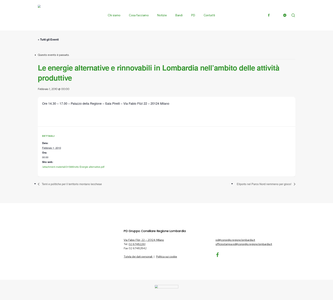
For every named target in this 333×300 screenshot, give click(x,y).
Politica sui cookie (166, 256)
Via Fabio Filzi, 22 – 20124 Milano (144, 240)
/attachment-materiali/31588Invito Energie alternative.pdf (73, 166)
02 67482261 (137, 244)
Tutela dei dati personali (138, 256)
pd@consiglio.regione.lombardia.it (235, 240)
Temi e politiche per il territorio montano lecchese (71, 184)
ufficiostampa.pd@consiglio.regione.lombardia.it (244, 244)
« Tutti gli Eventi (48, 39)
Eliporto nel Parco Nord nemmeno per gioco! (264, 184)
